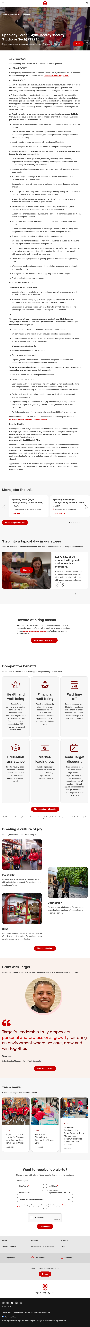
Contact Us (68, 1258)
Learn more (16, 513)
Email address (25, 1192)
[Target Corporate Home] (45, 3)
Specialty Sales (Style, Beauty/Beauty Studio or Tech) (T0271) (27, 502)
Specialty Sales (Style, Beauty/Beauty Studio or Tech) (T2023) (68, 502)
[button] (86, 506)
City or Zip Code (54, 1190)
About (4, 1241)
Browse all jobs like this (15, 522)
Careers (13, 15)
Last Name (53, 1186)
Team (8, 1130)
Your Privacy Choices (10, 1317)
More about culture (45, 948)
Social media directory (8, 1307)
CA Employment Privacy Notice (41, 1312)
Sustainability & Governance (42, 1246)
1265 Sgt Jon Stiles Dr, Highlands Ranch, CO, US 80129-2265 (22, 44)
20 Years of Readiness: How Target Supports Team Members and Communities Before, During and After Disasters (74, 1136)
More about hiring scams (44, 640)
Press (62, 1246)
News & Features (9, 1246)
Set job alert (45, 1226)
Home (4, 15)
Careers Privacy (6, 1312)
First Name (24, 1186)
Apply (78, 43)
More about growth (45, 1068)
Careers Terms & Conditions (21, 1312)
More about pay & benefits (45, 809)
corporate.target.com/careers (35, 631)
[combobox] (59, 1192)
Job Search (25, 15)
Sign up (45, 1274)
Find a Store (40, 1258)
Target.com (10, 1258)
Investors (64, 1241)
